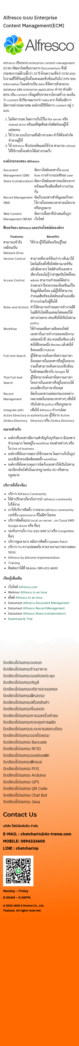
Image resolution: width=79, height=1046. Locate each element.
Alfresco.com (28, 587)
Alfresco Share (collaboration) (44, 613)
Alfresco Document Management (46, 603)
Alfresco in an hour (33, 592)
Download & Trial (20, 618)
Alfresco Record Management (44, 608)
